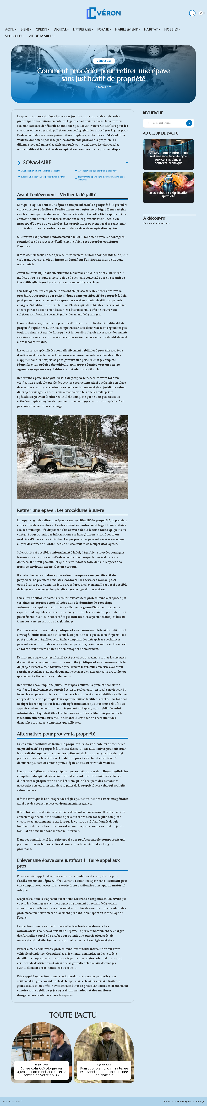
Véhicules (104, 61)
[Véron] (103, 13)
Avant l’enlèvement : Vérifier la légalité (40, 170)
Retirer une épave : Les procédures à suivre (43, 176)
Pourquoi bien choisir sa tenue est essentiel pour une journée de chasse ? (104, 1071)
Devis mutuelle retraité (156, 223)
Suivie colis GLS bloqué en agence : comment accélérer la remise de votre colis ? (41, 1071)
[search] (192, 13)
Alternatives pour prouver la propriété (98, 170)
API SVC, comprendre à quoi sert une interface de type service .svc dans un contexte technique (168, 158)
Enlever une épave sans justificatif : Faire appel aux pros (101, 178)
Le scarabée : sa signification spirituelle (168, 194)
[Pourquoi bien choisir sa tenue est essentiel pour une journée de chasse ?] (104, 1052)
